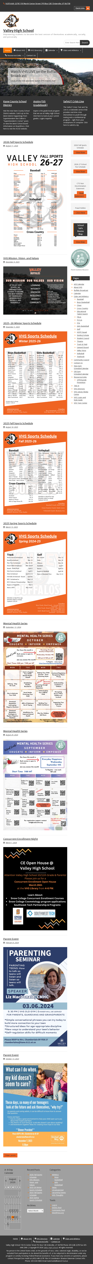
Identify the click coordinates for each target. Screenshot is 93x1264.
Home (7, 50)
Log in (54, 1205)
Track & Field (82, 344)
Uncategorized (57, 1190)
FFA (78, 323)
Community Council (81, 360)
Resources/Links (80, 377)
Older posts (10, 1155)
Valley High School (18, 30)
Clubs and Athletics (81, 296)
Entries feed (56, 1207)
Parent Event (11, 938)
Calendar (77, 293)
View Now (80, 152)
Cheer (79, 305)
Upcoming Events (59, 1192)
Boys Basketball (83, 302)
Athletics (55, 1174)
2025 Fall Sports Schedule (18, 423)
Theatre (80, 341)
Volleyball (80, 353)
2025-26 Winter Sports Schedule (22, 323)
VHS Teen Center (80, 403)
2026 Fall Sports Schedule (18, 142)
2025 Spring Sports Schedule (20, 523)
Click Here (80, 212)
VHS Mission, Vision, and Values (21, 258)
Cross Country (82, 308)
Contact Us (31, 55)
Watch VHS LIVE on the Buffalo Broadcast (35, 73)
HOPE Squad (82, 332)
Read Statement (79, 194)
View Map (80, 242)
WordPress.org (58, 1213)
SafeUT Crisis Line (73, 101)
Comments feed (58, 1210)
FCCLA (79, 320)
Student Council (83, 338)
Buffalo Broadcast (81, 290)
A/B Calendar (79, 284)
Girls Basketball (83, 326)
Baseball (80, 299)
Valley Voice (81, 350)
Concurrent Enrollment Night (20, 838)
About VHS (78, 287)
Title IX (76, 386)
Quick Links (80, 8)
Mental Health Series (15, 623)
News (54, 1187)
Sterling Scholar (83, 335)
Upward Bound (83, 347)
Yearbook (80, 356)
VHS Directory (79, 389)
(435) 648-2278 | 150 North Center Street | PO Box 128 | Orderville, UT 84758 (37, 4)
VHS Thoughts (57, 1195)
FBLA (79, 317)
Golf (78, 329)
